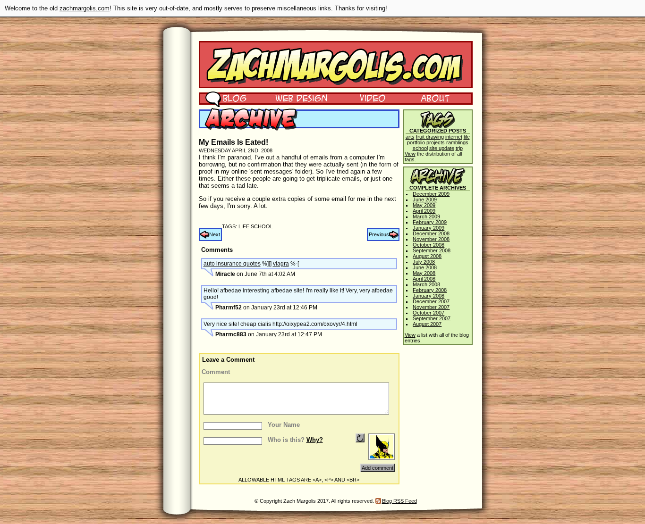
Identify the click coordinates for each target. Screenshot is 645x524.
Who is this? (295, 439)
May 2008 (424, 273)
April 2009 (424, 211)
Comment (216, 371)
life (243, 226)
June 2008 (425, 267)
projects (435, 142)
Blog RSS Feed (399, 501)
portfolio (416, 142)
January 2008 (428, 296)
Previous (379, 234)
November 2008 (431, 239)
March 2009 (426, 216)
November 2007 (431, 307)
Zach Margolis (336, 64)
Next (214, 234)
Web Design (294, 97)
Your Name (284, 424)
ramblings (457, 142)
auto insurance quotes (232, 263)
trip (459, 148)
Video (366, 97)
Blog (226, 97)
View (410, 154)
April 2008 (424, 279)
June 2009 (425, 199)
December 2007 (431, 301)
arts (410, 137)
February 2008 (430, 290)
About (435, 97)
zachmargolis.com (84, 8)
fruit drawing (430, 137)
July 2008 (424, 262)
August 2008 (427, 256)
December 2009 (431, 194)
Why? (314, 439)
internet (453, 137)
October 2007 (428, 313)
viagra (281, 263)
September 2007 (431, 318)
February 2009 (430, 222)
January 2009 (428, 228)
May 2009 (424, 205)
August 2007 (427, 324)
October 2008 (428, 245)
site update (441, 148)
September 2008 (431, 250)
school (262, 226)
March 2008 (426, 284)
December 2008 (431, 233)
